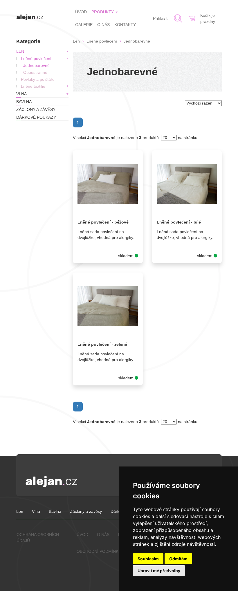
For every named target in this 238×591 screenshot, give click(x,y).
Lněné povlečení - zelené (102, 344)
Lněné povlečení (36, 58)
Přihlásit (160, 18)
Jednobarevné (36, 65)
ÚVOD (81, 12)
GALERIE (84, 24)
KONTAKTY (125, 24)
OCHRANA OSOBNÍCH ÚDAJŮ (38, 537)
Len (20, 51)
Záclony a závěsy (35, 109)
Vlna (21, 94)
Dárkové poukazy (36, 117)
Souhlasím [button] (148, 558)
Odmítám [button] (178, 558)
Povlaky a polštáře (38, 79)
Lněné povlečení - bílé (179, 222)
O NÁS (103, 24)
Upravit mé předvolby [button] (159, 570)
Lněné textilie (33, 86)
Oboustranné (35, 72)
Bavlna (24, 101)
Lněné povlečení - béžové (103, 222)
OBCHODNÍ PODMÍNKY (99, 551)
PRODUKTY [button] (103, 12)
